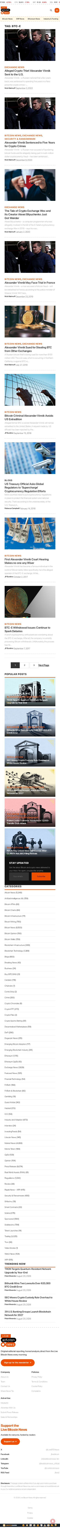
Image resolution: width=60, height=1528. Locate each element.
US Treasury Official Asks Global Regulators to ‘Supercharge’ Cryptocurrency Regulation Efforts (25, 487)
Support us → (10, 1441)
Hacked (8, 1108)
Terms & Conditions (39, 1381)
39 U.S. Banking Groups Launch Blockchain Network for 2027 (27, 791)
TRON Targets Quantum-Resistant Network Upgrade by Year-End (27, 701)
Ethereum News (34, 19)
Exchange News (14, 67)
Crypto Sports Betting (13, 1021)
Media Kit (4, 1403)
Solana (7, 1213)
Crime (7, 997)
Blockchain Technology (14, 951)
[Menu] (57, 10)
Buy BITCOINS (11, 974)
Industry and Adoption (14, 1120)
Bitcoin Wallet (10, 939)
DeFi (6, 1032)
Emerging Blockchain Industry (16, 1050)
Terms (30, 1508)
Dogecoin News (11, 1038)
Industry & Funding (51, 19)
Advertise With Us (8, 1408)
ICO (6, 1114)
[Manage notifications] (52, 1521)
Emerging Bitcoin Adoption (15, 1044)
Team (3, 1381)
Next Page (43, 665)
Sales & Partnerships (9, 1417)
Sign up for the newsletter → (17, 1362)
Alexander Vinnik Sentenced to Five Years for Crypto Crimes (30, 144)
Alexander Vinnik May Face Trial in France (30, 282)
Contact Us (5, 1386)
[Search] (51, 10)
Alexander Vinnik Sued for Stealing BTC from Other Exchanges (28, 349)
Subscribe (41, 876)
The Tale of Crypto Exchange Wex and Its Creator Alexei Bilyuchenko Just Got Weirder (28, 214)
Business (8, 968)
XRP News (20, 19)
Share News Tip (7, 1391)
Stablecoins (9, 1225)
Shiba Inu (8, 1201)
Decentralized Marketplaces (16, 1027)
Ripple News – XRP (12, 1190)
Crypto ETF (9, 1009)
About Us (4, 1377)
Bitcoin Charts (10, 910)
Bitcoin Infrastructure (13, 916)
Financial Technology (13, 1079)
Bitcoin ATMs (10, 904)
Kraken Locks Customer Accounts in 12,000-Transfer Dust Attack (28, 822)
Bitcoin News (7, 19)
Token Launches (11, 1230)
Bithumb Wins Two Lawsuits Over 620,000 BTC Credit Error (29, 731)
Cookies (30, 1518)
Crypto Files (9, 1015)
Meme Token (10, 1149)
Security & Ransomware (20, 139)
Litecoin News (10, 1137)
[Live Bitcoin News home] (6, 10)
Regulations (36, 727)
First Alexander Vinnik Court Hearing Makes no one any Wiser (26, 561)
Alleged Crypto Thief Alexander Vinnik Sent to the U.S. (27, 72)
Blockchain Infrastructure (25, 696)
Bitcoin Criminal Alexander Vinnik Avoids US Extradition (29, 417)
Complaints (36, 1391)
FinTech (7, 1085)
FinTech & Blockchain (13, 1091)
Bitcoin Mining (10, 922)
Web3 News (10, 1254)
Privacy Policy (37, 1377)
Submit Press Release (9, 1412)
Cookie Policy (37, 1386)
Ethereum (9, 1056)
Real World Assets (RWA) (15, 1172)
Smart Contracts (11, 1207)
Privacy (30, 1513)
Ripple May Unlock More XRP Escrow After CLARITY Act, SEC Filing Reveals (27, 852)
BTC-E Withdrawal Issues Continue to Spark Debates (27, 629)
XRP (26, 847)
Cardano (8, 980)
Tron (48, 696)
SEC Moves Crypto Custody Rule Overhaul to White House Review (28, 761)
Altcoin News (10, 892)
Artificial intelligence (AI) (14, 898)
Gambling (8, 1096)
